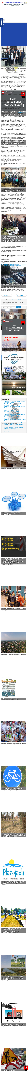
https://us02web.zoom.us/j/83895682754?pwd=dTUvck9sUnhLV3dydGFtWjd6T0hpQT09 (11, 265)
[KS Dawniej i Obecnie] (14, 369)
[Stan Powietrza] (14, 342)
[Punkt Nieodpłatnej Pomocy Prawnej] (14, 327)
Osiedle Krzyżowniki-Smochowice (26, 1068)
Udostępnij (4, 58)
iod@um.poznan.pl (22, 112)
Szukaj (18, 307)
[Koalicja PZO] (14, 358)
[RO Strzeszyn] (14, 392)
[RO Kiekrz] (14, 385)
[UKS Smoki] (14, 376)
